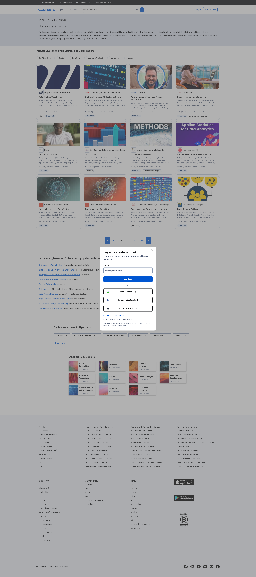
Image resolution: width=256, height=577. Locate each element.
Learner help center (127, 319)
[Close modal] (152, 250)
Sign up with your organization (115, 315)
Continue (128, 279)
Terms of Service (116, 325)
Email (106, 265)
